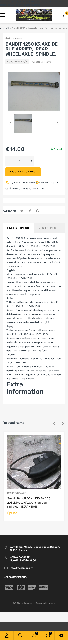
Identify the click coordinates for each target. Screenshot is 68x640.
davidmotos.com (14, 38)
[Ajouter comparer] (58, 445)
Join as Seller (14, 402)
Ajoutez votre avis (41, 61)
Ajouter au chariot (23, 171)
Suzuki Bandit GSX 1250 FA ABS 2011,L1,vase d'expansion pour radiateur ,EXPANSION (28, 502)
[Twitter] (22, 211)
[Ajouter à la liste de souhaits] (58, 438)
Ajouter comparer (49, 182)
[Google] (37, 211)
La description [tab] (18, 228)
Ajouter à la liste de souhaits (22, 182)
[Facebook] (29, 211)
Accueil (4, 28)
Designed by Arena (45, 603)
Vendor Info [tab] (47, 228)
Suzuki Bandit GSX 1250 (31, 188)
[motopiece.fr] (34, 15)
